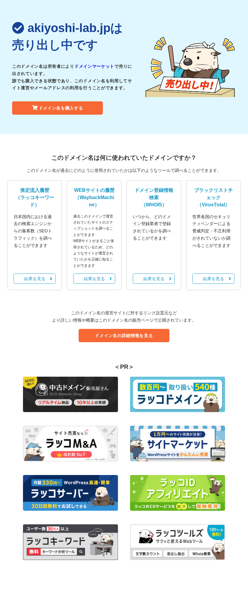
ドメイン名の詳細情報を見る (124, 335)
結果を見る (34, 278)
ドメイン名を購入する (61, 108)
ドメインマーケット (94, 66)
